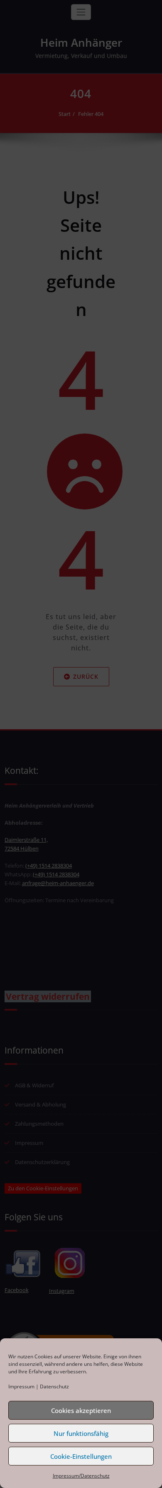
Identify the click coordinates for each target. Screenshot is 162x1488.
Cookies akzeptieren (81, 1410)
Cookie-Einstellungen (81, 1456)
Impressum (21, 1386)
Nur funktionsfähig (81, 1433)
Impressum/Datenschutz (81, 1475)
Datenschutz (54, 1386)
